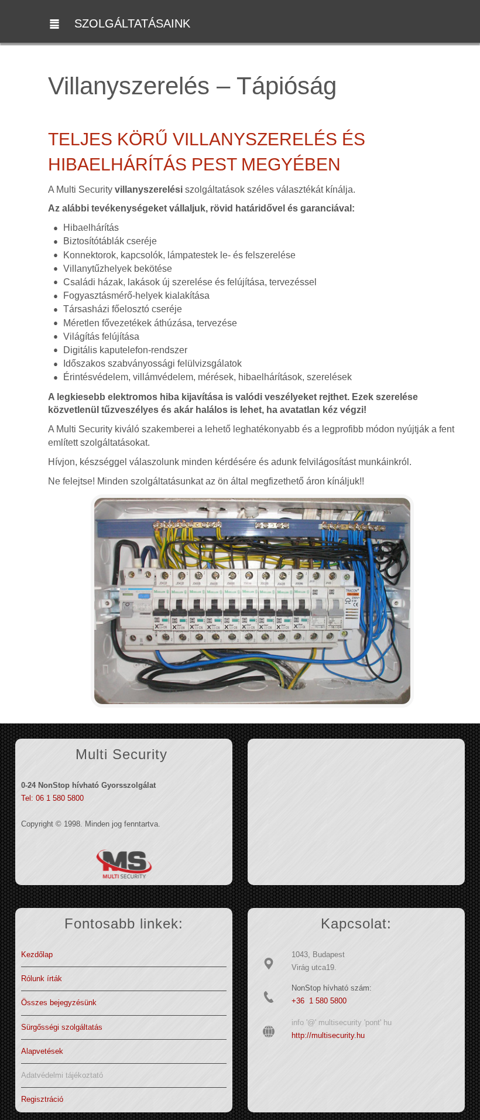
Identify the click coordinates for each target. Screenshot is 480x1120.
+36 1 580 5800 (319, 1000)
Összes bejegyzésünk (59, 1002)
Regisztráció (42, 1099)
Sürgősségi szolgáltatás (61, 1027)
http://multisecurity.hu (328, 1035)
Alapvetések (42, 1051)
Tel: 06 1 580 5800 (52, 798)
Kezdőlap (37, 954)
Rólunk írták (41, 978)
